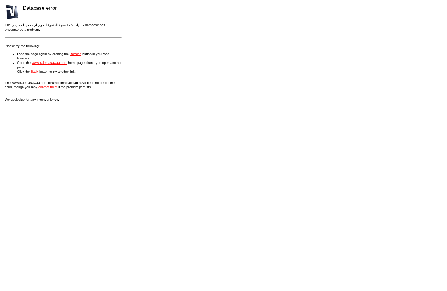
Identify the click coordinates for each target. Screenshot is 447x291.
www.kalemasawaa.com (49, 63)
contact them (47, 87)
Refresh (75, 54)
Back (34, 71)
